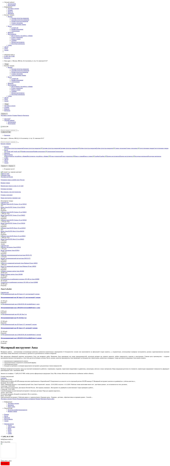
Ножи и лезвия (15, 39)
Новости (10, 12)
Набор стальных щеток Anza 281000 (12, 274)
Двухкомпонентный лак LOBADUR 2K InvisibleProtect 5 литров (21, 338)
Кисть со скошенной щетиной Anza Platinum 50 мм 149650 (18, 266)
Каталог (6, 143)
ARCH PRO (11, 427)
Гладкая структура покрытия (20, 18)
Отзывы (10, 10)
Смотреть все (5, 202)
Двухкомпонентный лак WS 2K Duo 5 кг (14, 318)
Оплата (14, 399)
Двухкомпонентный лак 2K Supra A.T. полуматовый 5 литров (20, 297)
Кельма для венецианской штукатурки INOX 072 (15, 258)
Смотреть (3, 378)
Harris (9, 428)
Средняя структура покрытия (20, 19)
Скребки (14, 40)
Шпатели (10, 32)
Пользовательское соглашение (26, 399)
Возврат (38, 399)
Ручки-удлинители (17, 37)
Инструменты (12, 34)
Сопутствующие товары (18, 24)
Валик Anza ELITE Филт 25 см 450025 (12, 239)
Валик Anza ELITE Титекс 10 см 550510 (13, 207)
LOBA (10, 45)
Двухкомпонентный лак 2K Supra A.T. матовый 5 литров (19, 328)
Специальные (15, 31)
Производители (9, 424)
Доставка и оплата (13, 8)
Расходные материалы (18, 43)
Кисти (10, 26)
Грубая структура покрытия (19, 21)
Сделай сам (14, 27)
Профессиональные (17, 29)
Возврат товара (12, 411)
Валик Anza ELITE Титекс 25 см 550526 (13, 223)
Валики (10, 16)
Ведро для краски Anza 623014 (10, 250)
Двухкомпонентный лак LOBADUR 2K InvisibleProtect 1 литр (20, 307)
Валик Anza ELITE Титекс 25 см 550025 (13, 215)
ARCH (6, 47)
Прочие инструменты (17, 42)
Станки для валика (17, 23)
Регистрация (11, 5)
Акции (6, 50)
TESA (6, 48)
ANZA (10, 425)
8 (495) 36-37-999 (9, 56)
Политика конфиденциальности (17, 410)
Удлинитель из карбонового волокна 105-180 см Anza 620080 (19, 282)
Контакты (11, 13)
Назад (6, 64)
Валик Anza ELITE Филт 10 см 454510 (12, 231)
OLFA (10, 430)
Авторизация (12, 4)
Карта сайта (50, 399)
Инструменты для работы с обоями (22, 35)
